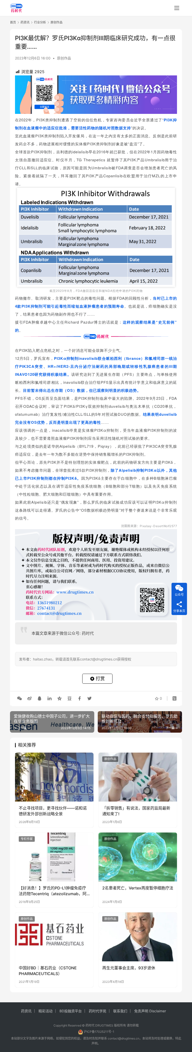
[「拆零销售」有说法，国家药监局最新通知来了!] (137, 777)
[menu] (177, 7)
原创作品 (64, 58)
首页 (13, 22)
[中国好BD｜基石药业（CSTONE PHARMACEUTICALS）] (54, 936)
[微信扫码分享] (19, 698)
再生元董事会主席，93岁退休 (128, 967)
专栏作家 (27, 839)
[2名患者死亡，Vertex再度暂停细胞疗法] (137, 857)
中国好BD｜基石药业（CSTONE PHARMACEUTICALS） (48, 970)
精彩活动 (45, 1011)
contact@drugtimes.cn (123, 1038)
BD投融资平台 (71, 1011)
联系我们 (120, 1011)
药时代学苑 (97, 1011)
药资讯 (26, 1011)
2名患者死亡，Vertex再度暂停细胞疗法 (137, 887)
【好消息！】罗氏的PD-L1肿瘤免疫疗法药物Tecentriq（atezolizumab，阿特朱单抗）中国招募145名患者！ (52, 890)
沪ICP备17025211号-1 (99, 1032)
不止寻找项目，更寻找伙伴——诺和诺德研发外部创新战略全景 (53, 811)
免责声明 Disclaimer (150, 1011)
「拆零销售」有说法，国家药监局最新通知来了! (136, 811)
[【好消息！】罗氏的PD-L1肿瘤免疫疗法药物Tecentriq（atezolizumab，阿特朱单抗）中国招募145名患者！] (54, 857)
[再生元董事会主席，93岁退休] (137, 936)
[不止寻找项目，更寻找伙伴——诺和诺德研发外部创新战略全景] (54, 777)
